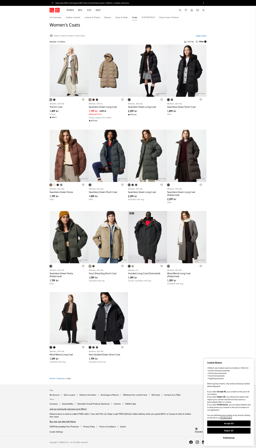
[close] (52, 3)
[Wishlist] (186, 10)
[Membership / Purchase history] (192, 10)
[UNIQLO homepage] (55, 10)
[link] (130, 3)
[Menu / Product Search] (203, 10)
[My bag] (198, 10)
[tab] (70, 10)
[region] (229, 402)
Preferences (229, 438)
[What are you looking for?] (180, 10)
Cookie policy (226, 418)
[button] (203, 17)
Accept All (229, 423)
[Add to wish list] (83, 100)
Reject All (228, 430)
